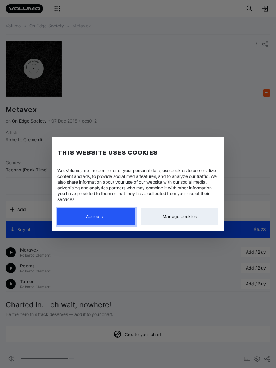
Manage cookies (179, 216)
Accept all (96, 216)
